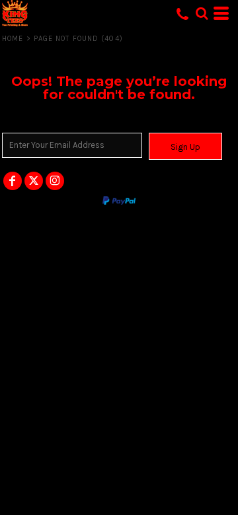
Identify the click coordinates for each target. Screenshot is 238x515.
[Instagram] (55, 181)
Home (12, 38)
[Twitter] (33, 181)
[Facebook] (12, 181)
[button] (201, 13)
